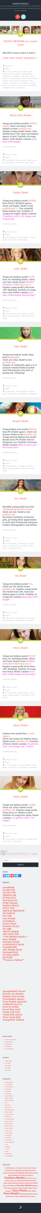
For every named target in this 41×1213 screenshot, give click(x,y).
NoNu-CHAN (9, 923)
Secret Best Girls (11, 1009)
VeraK (12, 1196)
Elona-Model (22, 1175)
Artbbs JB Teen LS (12, 1004)
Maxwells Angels (9, 1110)
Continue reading (10, 147)
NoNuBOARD (10, 947)
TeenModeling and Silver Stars (17, 509)
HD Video (28, 1178)
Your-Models (9, 939)
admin (7, 69)
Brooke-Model (27, 74)
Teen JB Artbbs (11, 1006)
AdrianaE (19, 1168)
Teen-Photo (8, 1137)
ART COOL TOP (11, 934)
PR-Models (13, 83)
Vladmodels (21, 88)
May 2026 (8, 1068)
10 (25, 854)
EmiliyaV (30, 1175)
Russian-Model (8, 162)
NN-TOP (7, 915)
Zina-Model (31, 1196)
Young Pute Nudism (13, 1019)
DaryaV (35, 1173)
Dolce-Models (11, 237)
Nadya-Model (29, 1183)
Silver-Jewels (8, 1126)
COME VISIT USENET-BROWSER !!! (20, 58)
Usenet (7, 1149)
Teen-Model (32, 85)
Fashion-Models (9, 1100)
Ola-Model (20, 575)
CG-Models (16, 76)
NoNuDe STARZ (11, 941)
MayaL (6, 1183)
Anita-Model (9, 1170)
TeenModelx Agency (14, 998)
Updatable (8, 1146)
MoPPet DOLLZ (11, 905)
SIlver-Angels (24, 83)
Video (6, 1151)
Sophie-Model (20, 192)
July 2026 (7, 1063)
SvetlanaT (8, 1191)
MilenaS (17, 81)
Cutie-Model (20, 268)
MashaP (34, 78)
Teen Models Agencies (15, 1001)
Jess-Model (20, 498)
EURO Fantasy (10, 902)
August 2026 (8, 1061)
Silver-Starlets (9, 1128)
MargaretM (21, 1180)
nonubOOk (8, 887)
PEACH (31, 655)
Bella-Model (16, 74)
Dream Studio (9, 1098)
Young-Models (9, 1156)
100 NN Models (11, 931)
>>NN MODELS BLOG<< (15, 936)
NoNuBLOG (9, 921)
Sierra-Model (20, 725)
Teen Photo (12, 85)
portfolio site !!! (10, 208)
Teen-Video (8, 1140)
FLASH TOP (9, 889)
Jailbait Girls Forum (13, 996)
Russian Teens (9, 1121)
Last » (35, 854)
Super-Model (8, 1133)
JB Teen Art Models (13, 993)
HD (6, 1103)
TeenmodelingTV (9, 88)
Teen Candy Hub (11, 1017)
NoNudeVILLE (10, 952)
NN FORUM (9, 913)
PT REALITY (9, 897)
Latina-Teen (26, 78)
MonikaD (24, 81)
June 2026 (8, 1065)
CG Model (8, 1091)
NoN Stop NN (10, 900)
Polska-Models (9, 1114)
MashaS (5, 81)
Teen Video (22, 85)
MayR (11, 81)
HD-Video (7, 1105)
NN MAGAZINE (11, 954)
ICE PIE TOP (9, 892)
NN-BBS (7, 928)
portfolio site (24, 128)
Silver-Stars (13, 546)
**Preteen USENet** (13, 960)
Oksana (5, 83)
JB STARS (7, 957)
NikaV (31, 81)
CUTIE (31, 276)
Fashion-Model (15, 78)
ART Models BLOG (12, 949)
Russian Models (9, 1119)
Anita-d (34, 1168)
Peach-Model (20, 647)
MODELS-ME (9, 895)
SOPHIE (32, 200)
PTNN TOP (8, 908)
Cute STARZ (9, 918)
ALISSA (32, 804)
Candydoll (7, 76)
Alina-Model (20, 346)
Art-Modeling (11, 314)
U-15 (6, 1144)
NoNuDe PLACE (11, 926)
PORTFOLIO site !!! (22, 284)
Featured (8, 66)
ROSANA (32, 429)
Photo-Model (8, 1112)
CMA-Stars (25, 76)
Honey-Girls (32, 160)
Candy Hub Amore (12, 1014)
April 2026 (8, 1070)
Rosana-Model (20, 421)
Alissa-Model (23, 71)
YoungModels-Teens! (14, 991)
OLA (30, 583)
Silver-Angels (8, 1123)
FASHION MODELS (20, 3)
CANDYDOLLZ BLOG (13, 944)
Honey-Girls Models (20, 115)
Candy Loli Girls (11, 1011)
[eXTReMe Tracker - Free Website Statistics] (20, 1209)
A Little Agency (12, 71)
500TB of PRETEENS (13, 910)
